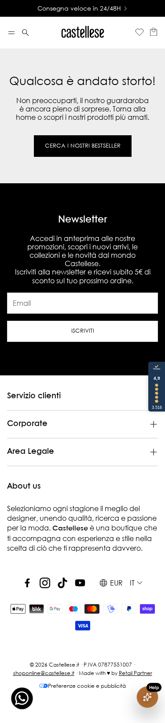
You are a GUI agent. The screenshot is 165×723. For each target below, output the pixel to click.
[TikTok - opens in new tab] (62, 583)
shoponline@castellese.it (43, 673)
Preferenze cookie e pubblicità (87, 686)
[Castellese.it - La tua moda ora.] (83, 33)
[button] (11, 32)
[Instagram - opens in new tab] (45, 583)
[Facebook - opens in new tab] (27, 583)
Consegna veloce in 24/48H (79, 8)
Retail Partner (135, 673)
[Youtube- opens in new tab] (80, 583)
